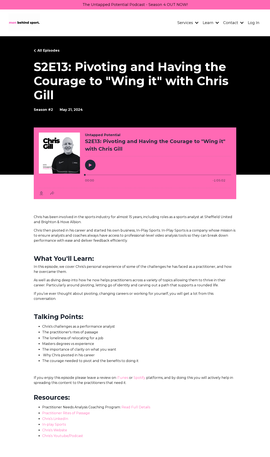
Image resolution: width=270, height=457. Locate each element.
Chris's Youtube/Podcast (62, 436)
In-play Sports (54, 424)
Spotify (139, 378)
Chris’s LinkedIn (55, 419)
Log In (253, 22)
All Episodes (48, 50)
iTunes (122, 378)
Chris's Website (54, 430)
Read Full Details (136, 407)
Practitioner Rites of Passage (66, 413)
